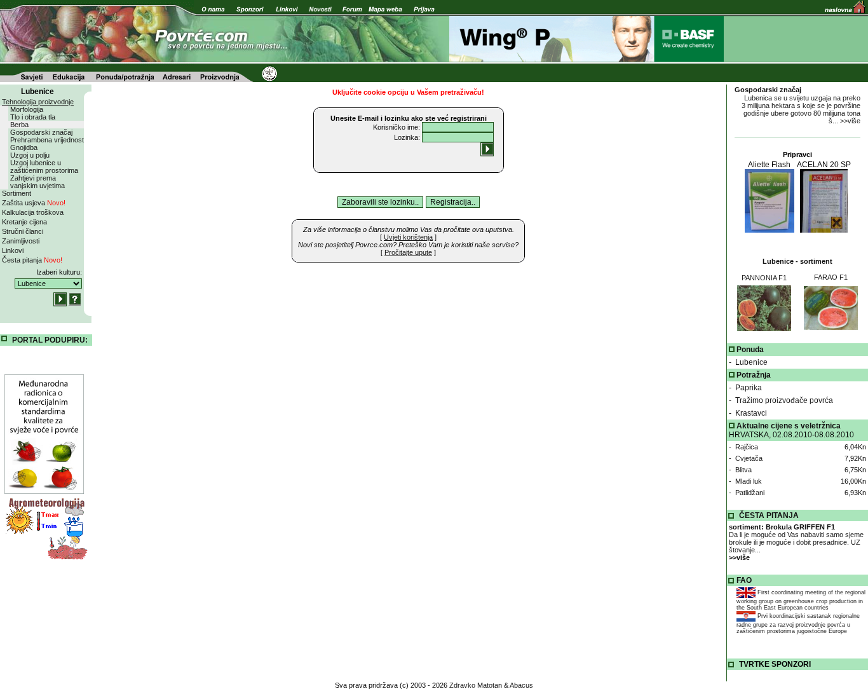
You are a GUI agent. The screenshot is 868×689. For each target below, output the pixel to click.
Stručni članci (22, 231)
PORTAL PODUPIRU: (50, 340)
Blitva (743, 470)
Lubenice (751, 362)
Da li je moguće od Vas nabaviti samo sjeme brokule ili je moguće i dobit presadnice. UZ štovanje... (796, 542)
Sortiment (16, 193)
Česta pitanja (32, 260)
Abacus (521, 685)
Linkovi (13, 250)
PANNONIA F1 (764, 278)
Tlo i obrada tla (32, 117)
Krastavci (751, 413)
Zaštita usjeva (33, 203)
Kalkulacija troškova (33, 212)
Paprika (748, 387)
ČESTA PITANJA (769, 515)
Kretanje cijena (24, 222)
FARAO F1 (831, 277)
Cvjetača (749, 458)
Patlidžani (749, 492)
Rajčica (746, 447)
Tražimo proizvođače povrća (784, 400)
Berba (19, 124)
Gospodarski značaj (41, 132)
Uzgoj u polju (30, 155)
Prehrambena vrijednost (47, 140)
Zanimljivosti (20, 241)
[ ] (408, 237)
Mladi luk (748, 481)
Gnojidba (23, 147)
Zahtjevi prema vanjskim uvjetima (37, 181)
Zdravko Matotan (475, 685)
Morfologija (26, 109)
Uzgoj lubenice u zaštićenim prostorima (44, 166)
